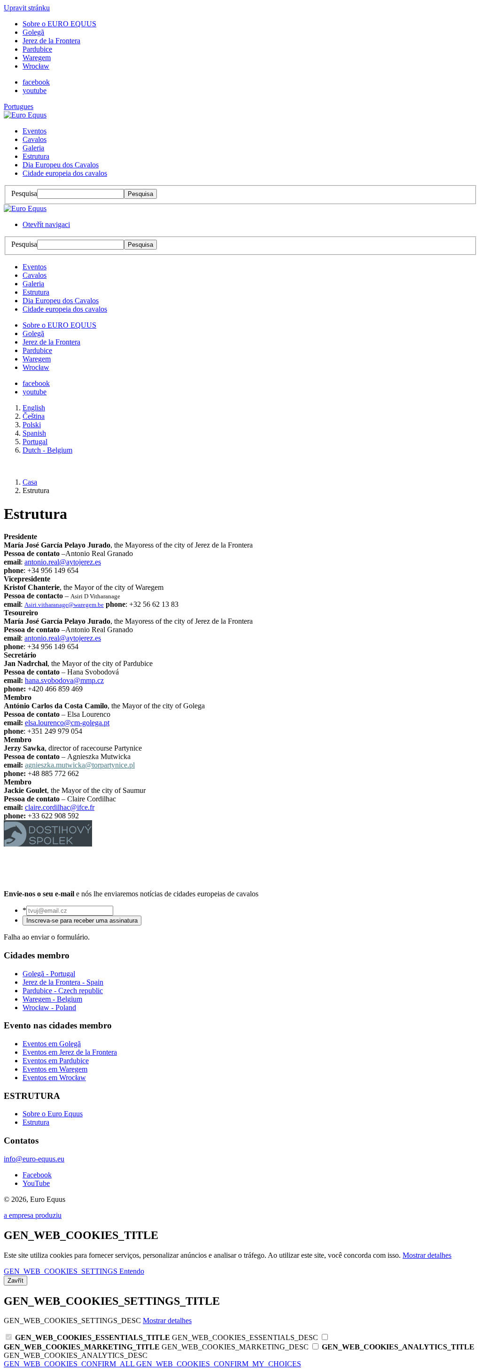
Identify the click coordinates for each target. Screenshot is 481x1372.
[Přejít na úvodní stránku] (25, 115)
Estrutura (36, 156)
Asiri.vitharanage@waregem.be (64, 604)
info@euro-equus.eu (34, 1159)
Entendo (131, 1271)
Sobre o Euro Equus (53, 1114)
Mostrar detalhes (427, 1255)
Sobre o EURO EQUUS (59, 24)
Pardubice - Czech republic (63, 991)
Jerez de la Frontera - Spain (63, 982)
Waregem (37, 58)
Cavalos (35, 139)
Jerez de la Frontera (51, 41)
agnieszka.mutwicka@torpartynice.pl (80, 765)
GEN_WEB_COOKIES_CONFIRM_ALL (70, 1364)
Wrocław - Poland (49, 1007)
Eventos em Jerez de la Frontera (70, 1052)
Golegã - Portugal (49, 974)
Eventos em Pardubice (56, 1061)
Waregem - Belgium (52, 999)
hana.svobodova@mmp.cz (64, 680)
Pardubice (37, 49)
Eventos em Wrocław (54, 1078)
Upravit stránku (27, 8)
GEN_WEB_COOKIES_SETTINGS (61, 1271)
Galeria (33, 148)
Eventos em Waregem (55, 1069)
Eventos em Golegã (52, 1044)
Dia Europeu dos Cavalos (61, 165)
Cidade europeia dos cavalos (65, 173)
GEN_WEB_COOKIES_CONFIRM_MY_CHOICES (218, 1364)
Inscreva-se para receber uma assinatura (82, 920)
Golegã (33, 32)
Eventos (35, 131)
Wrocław (36, 66)
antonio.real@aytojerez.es (62, 562)
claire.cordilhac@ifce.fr (59, 807)
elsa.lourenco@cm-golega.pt (67, 723)
